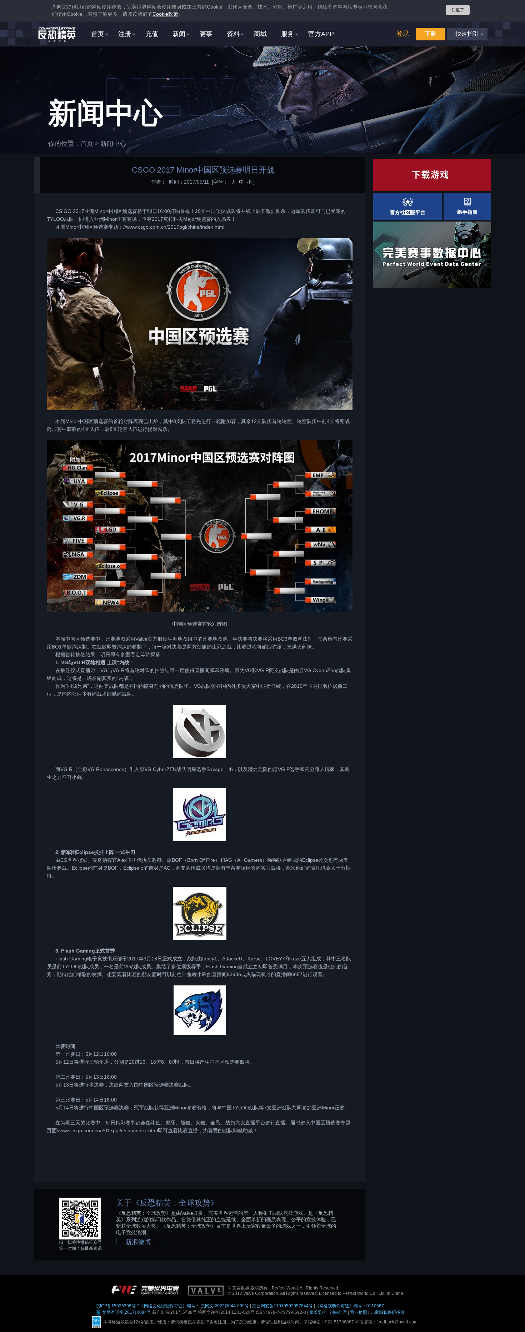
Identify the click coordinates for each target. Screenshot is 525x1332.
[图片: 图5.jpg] (199, 913)
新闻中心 (113, 143)
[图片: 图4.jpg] (199, 814)
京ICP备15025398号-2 (118, 1305)
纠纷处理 (338, 1312)
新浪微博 (138, 1242)
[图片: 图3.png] (199, 731)
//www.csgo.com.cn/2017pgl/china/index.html (173, 227)
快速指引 (467, 34)
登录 (402, 33)
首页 (86, 143)
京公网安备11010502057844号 (282, 1305)
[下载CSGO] (432, 175)
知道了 (457, 10)
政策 (165, 14)
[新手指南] (467, 206)
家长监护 (317, 1312)
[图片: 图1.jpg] (199, 324)
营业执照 (358, 1312)
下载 (430, 34)
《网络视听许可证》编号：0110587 (349, 1305)
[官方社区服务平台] (407, 206)
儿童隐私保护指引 (387, 1312)
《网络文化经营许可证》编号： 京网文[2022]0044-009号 (194, 1305)
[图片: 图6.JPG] (199, 1010)
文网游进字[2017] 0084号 (126, 1312)
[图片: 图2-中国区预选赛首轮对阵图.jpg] (199, 526)
